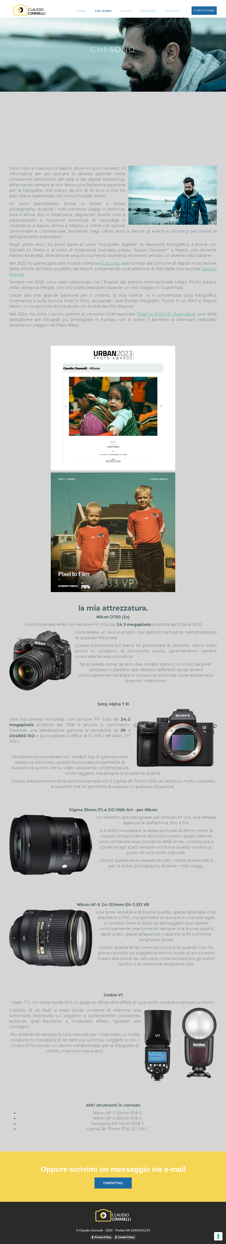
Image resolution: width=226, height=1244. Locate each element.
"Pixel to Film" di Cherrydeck (166, 314)
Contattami (204, 10)
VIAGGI (126, 11)
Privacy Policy (103, 1237)
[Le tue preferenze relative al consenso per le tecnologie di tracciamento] (218, 1236)
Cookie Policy (126, 1237)
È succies (110, 263)
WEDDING (149, 11)
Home (81, 11)
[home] (29, 9)
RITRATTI (173, 11)
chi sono (103, 11)
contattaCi (113, 1183)
